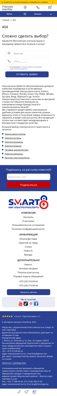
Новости (28, 250)
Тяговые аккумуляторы (16, 149)
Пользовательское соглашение (28, 225)
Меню (9, 14)
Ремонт (28, 264)
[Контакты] (38, 7)
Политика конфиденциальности (28, 229)
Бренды (28, 254)
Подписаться (28, 185)
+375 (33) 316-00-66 (28, 281)
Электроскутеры (13, 138)
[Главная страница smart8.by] (9, 7)
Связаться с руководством (14, 363)
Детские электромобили (17, 157)
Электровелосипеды (15, 134)
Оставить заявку (27, 74)
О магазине (28, 221)
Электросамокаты (14, 153)
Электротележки (13, 146)
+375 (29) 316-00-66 (28, 285)
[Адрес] (25, 7)
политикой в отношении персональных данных (26, 68)
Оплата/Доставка (28, 238)
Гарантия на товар (28, 242)
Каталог (38, 14)
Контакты (28, 217)
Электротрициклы (14, 142)
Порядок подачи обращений (28, 276)
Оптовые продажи (28, 268)
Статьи (28, 246)
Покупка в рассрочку (28, 272)
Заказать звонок (28, 292)
